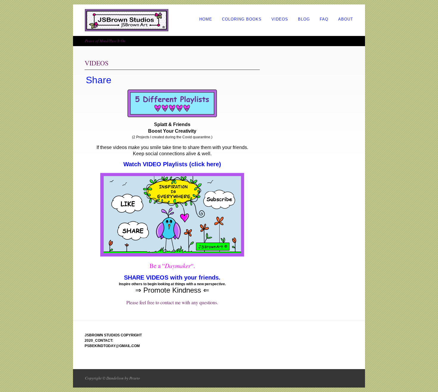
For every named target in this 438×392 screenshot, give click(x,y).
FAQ (324, 19)
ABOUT (345, 19)
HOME (205, 19)
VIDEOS (279, 19)
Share (98, 80)
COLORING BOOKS (242, 19)
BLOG (304, 19)
